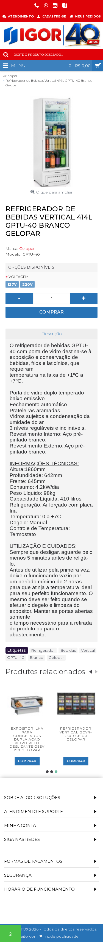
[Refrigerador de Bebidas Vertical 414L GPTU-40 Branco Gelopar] (51, 141)
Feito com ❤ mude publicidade (48, 936)
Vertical (88, 650)
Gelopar (27, 248)
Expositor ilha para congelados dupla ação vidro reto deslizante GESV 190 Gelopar (27, 739)
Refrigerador (43, 650)
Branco (36, 657)
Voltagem (19, 276)
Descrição (51, 333)
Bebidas (68, 650)
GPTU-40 (15, 657)
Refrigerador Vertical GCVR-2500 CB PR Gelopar (76, 733)
